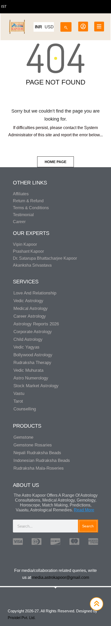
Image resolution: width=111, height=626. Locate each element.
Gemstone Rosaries (32, 445)
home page (55, 162)
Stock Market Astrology (36, 385)
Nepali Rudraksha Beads (37, 452)
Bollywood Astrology (32, 354)
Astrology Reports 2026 (36, 324)
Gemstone (23, 437)
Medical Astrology (30, 308)
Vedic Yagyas (26, 347)
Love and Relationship (34, 293)
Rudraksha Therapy (32, 362)
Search (88, 526)
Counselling (24, 409)
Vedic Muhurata (28, 370)
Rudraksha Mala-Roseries (38, 468)
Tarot (18, 401)
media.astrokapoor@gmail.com (60, 577)
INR (38, 27)
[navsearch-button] (66, 26)
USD (49, 27)
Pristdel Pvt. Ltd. (21, 617)
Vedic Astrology (28, 300)
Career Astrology (29, 316)
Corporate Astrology (32, 331)
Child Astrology (28, 339)
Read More (84, 510)
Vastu (18, 393)
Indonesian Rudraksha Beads (41, 460)
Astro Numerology (30, 378)
